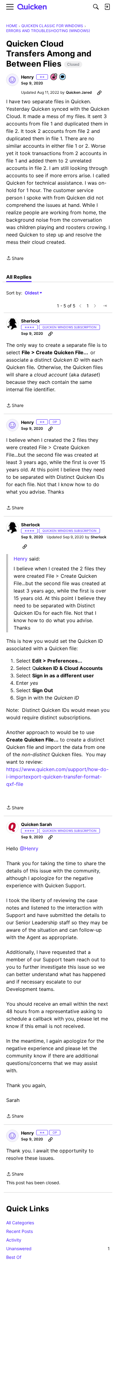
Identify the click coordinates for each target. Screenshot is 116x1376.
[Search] (95, 7)
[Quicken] (32, 7)
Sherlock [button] (30, 320)
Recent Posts (19, 1231)
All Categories (20, 1222)
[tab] (18, 277)
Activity (13, 1240)
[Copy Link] (99, 92)
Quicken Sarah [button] (36, 824)
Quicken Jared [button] (79, 92)
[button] (12, 80)
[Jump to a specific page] (105, 306)
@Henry (29, 848)
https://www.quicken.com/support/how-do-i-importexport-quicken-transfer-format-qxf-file (57, 776)
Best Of (13, 1257)
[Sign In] (107, 7)
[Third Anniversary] (54, 77)
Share (15, 259)
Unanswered (58, 1248)
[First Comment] (63, 77)
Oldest (32, 293)
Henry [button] (27, 77)
